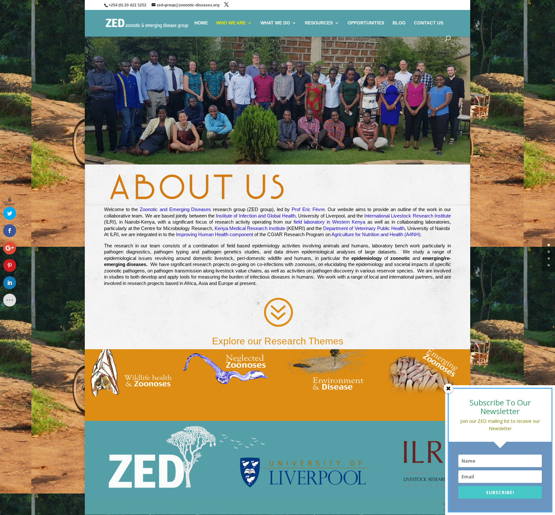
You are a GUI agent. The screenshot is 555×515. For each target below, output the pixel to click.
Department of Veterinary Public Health (363, 228)
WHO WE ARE (231, 23)
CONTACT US (428, 23)
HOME (201, 23)
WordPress (210, 507)
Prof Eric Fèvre (308, 209)
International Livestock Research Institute (407, 215)
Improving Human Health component (214, 234)
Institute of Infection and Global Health (255, 215)
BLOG (399, 23)
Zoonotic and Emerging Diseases (175, 209)
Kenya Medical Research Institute (250, 228)
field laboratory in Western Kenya (329, 222)
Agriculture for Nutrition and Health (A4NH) (375, 234)
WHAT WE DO (275, 23)
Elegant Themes (150, 507)
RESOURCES (319, 23)
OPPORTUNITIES (366, 23)
